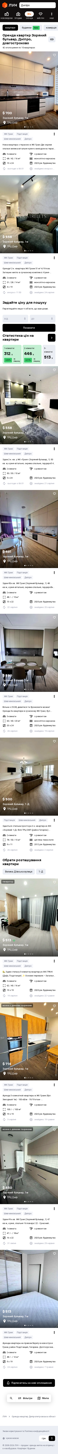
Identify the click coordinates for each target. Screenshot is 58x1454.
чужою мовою (12, 1438)
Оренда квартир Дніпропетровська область (34, 1416)
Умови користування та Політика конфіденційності (26, 1431)
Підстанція (22, 134)
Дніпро (28, 139)
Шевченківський (12, 139)
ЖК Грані (8, 134)
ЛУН (5, 1416)
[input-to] (42, 319)
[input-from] (15, 319)
